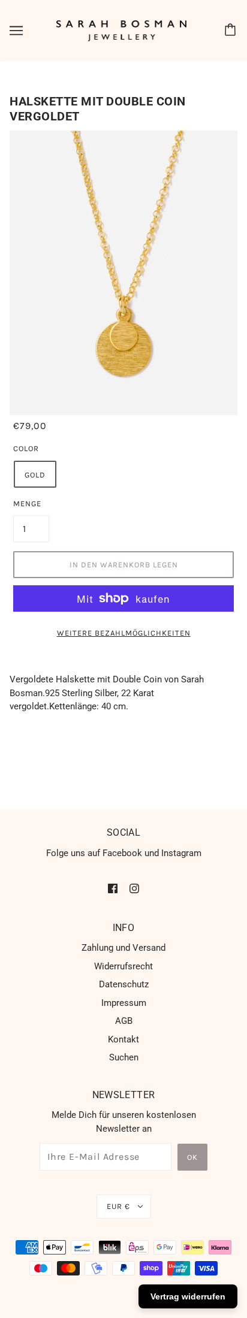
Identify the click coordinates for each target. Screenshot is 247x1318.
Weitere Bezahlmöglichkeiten (124, 632)
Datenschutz (124, 984)
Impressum (123, 1002)
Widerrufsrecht (123, 966)
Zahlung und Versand (123, 947)
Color (26, 448)
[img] (112, 888)
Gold (35, 474)
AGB (123, 1020)
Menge (27, 503)
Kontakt (123, 1039)
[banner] (121, 30)
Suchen (123, 1057)
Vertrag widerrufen (187, 1296)
